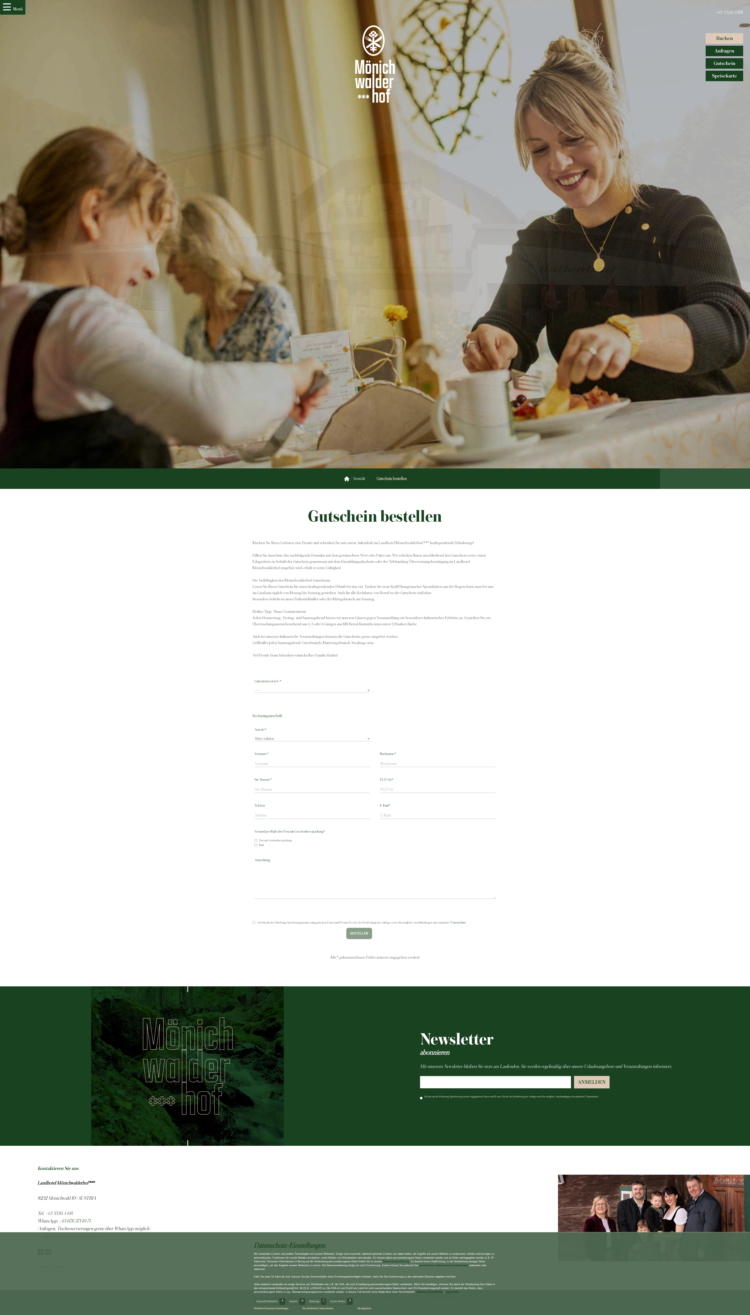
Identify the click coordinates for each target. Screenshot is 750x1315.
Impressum (452, 1291)
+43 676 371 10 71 (74, 1221)
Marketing (314, 1301)
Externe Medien (337, 1301)
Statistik (293, 1301)
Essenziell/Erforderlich (267, 1301)
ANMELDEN (592, 1082)
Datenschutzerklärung (396, 1261)
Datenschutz (458, 922)
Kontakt (359, 478)
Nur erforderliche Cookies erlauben (318, 1308)
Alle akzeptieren (364, 1308)
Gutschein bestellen (392, 478)
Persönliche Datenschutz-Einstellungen (271, 1308)
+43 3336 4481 (729, 12)
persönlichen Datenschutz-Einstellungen (443, 1265)
